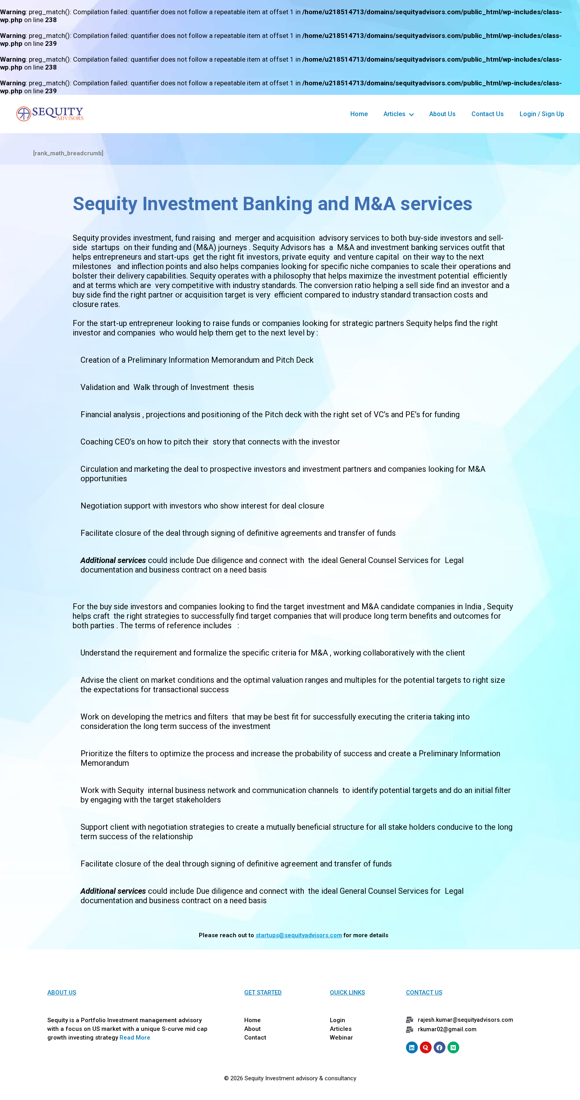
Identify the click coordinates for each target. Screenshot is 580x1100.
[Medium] (453, 1047)
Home (359, 114)
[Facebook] (439, 1047)
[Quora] (426, 1047)
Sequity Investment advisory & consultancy (300, 1078)
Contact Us (487, 114)
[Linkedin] (412, 1047)
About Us (442, 114)
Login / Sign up (542, 114)
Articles (395, 114)
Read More (135, 1037)
